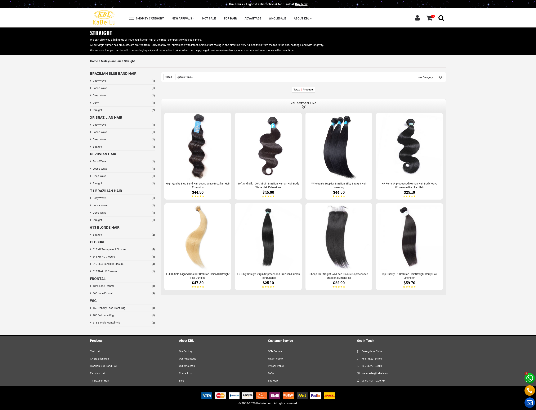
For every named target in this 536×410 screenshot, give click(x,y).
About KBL (302, 18)
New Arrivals (182, 18)
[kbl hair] (103, 17)
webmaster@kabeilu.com (375, 373)
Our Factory (185, 351)
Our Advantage (187, 358)
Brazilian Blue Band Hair (103, 366)
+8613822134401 (371, 358)
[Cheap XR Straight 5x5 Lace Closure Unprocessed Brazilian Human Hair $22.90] (338, 246)
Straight (129, 61)
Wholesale (277, 18)
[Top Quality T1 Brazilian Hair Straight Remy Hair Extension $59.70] (409, 246)
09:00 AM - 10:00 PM (373, 380)
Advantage (253, 18)
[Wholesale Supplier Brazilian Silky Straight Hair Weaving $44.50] (338, 156)
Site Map (273, 380)
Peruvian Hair (98, 373)
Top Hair (230, 18)
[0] (429, 18)
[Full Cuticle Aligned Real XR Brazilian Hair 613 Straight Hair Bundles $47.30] (197, 246)
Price (168, 77)
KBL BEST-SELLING (304, 103)
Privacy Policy (276, 366)
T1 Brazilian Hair (99, 380)
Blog (181, 380)
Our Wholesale (187, 366)
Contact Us (185, 373)
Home (94, 61)
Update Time (184, 77)
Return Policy (275, 358)
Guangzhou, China (372, 351)
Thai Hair (95, 351)
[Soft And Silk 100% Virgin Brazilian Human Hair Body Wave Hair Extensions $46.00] (268, 156)
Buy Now (301, 4)
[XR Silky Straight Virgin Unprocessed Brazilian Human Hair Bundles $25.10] (268, 246)
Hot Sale (209, 18)
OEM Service (275, 351)
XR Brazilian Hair (99, 358)
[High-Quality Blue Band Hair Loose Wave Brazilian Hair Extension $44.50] (197, 156)
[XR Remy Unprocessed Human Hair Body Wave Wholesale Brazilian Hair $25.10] (409, 156)
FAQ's (271, 373)
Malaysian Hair (111, 61)
